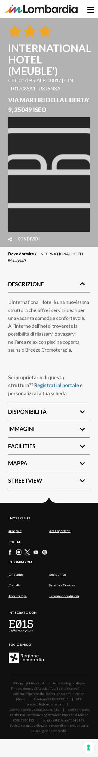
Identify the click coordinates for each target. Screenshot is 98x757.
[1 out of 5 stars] (14, 31)
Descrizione (26, 284)
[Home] (41, 9)
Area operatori (60, 531)
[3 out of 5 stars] (43, 31)
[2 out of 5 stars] (28, 31)
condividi (29, 239)
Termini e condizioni (64, 596)
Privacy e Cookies (62, 585)
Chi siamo (15, 574)
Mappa (17, 463)
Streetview (25, 480)
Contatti (14, 585)
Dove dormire (21, 254)
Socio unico (57, 574)
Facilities (21, 446)
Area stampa (17, 596)
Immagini (21, 428)
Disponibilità (27, 411)
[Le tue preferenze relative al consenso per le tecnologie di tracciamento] (88, 747)
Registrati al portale (56, 385)
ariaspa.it (15, 531)
